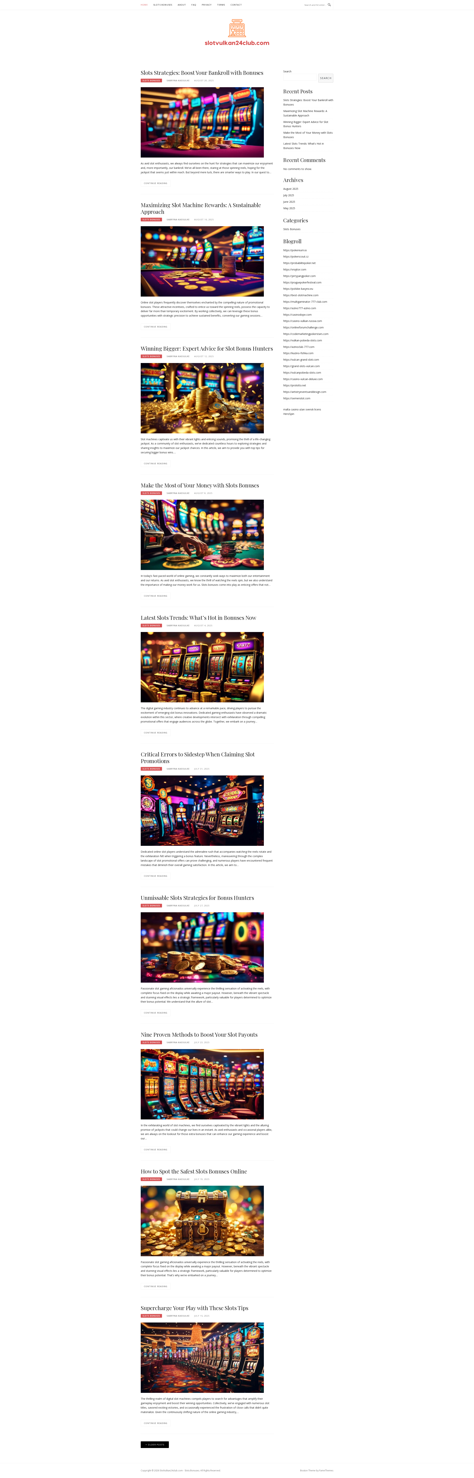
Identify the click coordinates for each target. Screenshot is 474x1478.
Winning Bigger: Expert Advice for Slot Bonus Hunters (207, 348)
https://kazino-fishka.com (298, 353)
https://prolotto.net (294, 385)
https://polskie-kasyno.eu (298, 288)
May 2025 (289, 208)
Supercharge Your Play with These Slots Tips (194, 1308)
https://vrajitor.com (294, 269)
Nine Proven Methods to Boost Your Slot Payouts (199, 1034)
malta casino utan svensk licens (302, 409)
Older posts (156, 1444)
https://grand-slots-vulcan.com (301, 366)
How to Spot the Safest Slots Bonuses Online (194, 1171)
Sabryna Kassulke (178, 80)
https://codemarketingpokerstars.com (305, 334)
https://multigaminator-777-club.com (305, 301)
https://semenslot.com (296, 398)
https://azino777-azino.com (299, 308)
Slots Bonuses (162, 4)
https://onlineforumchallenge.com (303, 327)
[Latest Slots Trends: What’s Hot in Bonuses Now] (202, 667)
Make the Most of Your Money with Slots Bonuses (200, 485)
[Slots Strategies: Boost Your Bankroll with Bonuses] (202, 122)
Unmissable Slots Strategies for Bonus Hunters (197, 897)
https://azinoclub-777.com (298, 347)
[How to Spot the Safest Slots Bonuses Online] (202, 1220)
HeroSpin (288, 414)
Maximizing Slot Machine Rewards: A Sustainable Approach (201, 208)
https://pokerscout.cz (295, 256)
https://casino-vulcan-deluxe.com (303, 379)
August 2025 (290, 188)
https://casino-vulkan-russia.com (302, 321)
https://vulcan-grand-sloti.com (301, 359)
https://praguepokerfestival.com (302, 282)
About (182, 4)
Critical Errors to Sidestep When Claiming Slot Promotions (198, 757)
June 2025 (289, 201)
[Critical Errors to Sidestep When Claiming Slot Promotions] (202, 810)
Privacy (207, 4)
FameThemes (326, 1470)
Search (287, 71)
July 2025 (288, 195)
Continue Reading (156, 183)
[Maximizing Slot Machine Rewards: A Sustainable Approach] (202, 261)
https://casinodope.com (297, 314)
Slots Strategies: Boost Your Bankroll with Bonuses (202, 72)
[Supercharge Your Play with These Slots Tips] (202, 1357)
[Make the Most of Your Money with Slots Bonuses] (202, 534)
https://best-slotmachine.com (300, 295)
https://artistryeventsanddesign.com (304, 392)
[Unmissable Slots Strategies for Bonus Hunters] (202, 947)
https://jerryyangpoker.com (299, 276)
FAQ (193, 4)
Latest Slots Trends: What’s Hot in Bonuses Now (198, 617)
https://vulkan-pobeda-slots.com (302, 340)
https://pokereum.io (295, 250)
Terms (221, 4)
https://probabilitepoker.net (299, 263)
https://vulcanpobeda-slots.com (302, 372)
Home (144, 4)
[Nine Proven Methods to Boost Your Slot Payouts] (202, 1084)
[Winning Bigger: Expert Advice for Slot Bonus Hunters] (202, 397)
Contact (236, 4)
